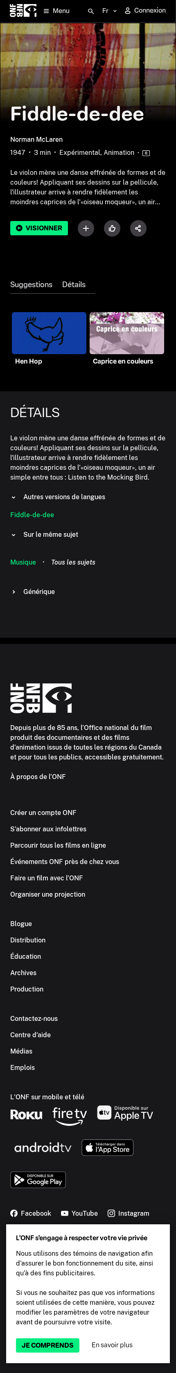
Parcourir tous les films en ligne (58, 845)
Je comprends (48, 1345)
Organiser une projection (47, 894)
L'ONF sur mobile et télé (47, 1097)
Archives (23, 973)
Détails (74, 284)
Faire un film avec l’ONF (46, 878)
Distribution (27, 940)
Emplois (22, 1068)
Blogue (21, 924)
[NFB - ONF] (23, 11)
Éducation (25, 956)
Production (26, 989)
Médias (21, 1051)
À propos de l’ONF (38, 777)
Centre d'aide (30, 1035)
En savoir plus (112, 1345)
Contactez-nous (34, 1018)
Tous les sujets (73, 562)
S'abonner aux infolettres (48, 829)
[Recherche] (91, 11)
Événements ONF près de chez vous (64, 862)
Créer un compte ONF (43, 813)
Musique (23, 562)
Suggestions (31, 284)
